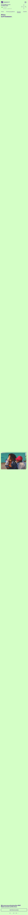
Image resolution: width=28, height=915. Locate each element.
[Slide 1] (13, 913)
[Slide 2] (15, 913)
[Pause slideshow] (10, 913)
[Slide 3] (16, 913)
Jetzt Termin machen (14, 909)
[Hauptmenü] (26, 2)
